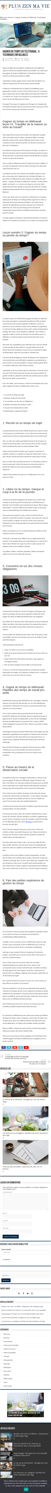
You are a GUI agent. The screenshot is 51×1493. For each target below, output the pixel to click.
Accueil (4, 17)
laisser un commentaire (12, 60)
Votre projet (8, 1386)
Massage (7, 1364)
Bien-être (7, 1334)
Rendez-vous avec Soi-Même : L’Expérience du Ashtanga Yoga (22, 1306)
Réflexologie (8, 1378)
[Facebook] (23, 1293)
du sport (29, 822)
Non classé (7, 1371)
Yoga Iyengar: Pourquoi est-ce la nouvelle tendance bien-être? (22, 1314)
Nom (5, 1213)
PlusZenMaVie (9, 58)
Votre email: (6, 1249)
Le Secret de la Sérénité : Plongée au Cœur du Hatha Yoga (20, 1317)
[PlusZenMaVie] (25, 6)
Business (11, 17)
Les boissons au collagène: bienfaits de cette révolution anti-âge (23, 1321)
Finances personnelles (11, 1345)
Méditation (7, 1367)
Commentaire (8, 1192)
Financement (8, 1341)
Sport (5, 1382)
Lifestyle (26, 58)
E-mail (5, 1221)
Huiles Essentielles (10, 1353)
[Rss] (19, 1293)
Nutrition (7, 1375)
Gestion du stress (9, 1349)
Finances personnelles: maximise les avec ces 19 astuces (34, 1062)
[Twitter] (28, 1293)
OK (26, 1489)
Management (8, 1360)
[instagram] (32, 1293)
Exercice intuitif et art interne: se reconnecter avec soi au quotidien (23, 1310)
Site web (5, 1228)
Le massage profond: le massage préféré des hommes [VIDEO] (16, 1056)
